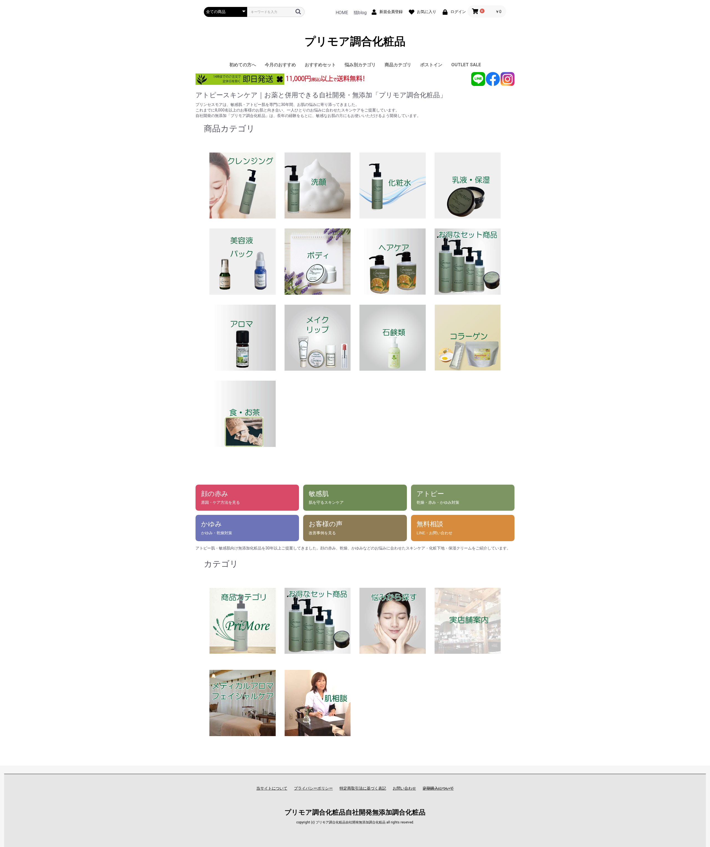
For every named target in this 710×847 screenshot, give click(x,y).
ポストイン (431, 64)
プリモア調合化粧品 (355, 41)
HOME (342, 12)
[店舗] (468, 620)
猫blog (360, 12)
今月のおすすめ (280, 64)
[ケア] (242, 702)
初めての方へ (242, 64)
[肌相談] (318, 702)
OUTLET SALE (466, 64)
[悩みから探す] (392, 620)
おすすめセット (320, 64)
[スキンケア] (242, 620)
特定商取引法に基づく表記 (362, 788)
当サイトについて (271, 788)
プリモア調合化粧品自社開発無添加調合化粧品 (355, 812)
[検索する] (298, 11)
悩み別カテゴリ (360, 64)
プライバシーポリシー (313, 788)
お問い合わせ (404, 788)
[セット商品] (318, 620)
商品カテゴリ (398, 64)
